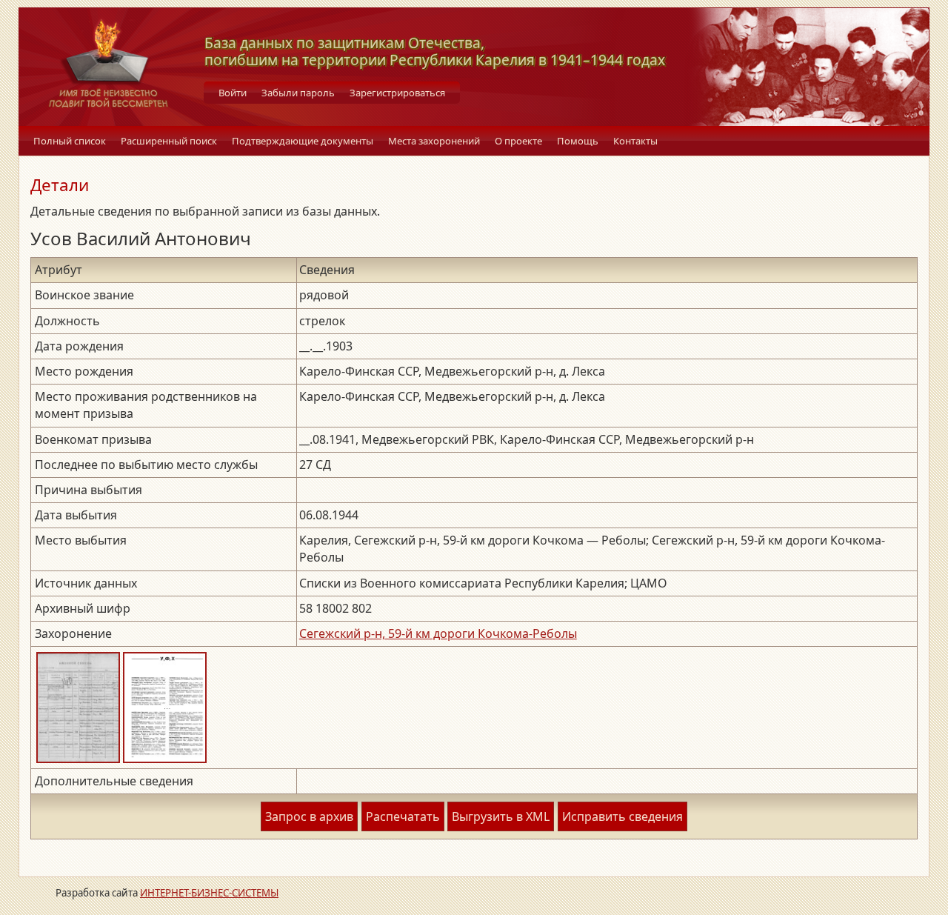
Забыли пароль (298, 92)
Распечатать (403, 816)
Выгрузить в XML (501, 816)
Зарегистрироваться (397, 92)
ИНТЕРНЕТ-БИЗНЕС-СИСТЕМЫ (209, 892)
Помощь (577, 140)
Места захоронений (434, 140)
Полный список (69, 140)
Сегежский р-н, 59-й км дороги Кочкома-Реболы (438, 633)
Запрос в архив (309, 816)
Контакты (635, 140)
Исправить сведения (622, 816)
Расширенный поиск (169, 140)
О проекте (518, 140)
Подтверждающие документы (302, 140)
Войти (232, 92)
